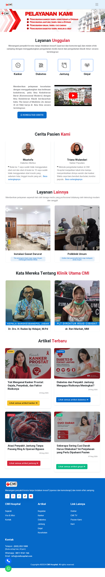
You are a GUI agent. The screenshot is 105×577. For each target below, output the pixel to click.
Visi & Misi (10, 515)
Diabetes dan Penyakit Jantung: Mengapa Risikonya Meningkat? (75, 384)
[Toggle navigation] (97, 4)
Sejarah (8, 511)
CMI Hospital (52, 564)
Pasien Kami (76, 519)
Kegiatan (42, 511)
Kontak (8, 519)
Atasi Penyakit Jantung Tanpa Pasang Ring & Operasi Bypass (26, 447)
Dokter (74, 511)
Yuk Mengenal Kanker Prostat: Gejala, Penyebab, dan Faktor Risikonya (26, 385)
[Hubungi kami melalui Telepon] (8, 561)
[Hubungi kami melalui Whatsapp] (52, 20)
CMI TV (74, 515)
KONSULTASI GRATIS (32, 115)
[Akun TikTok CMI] (25, 496)
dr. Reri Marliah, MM (77, 329)
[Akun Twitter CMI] (19, 496)
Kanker (10, 351)
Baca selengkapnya (73, 179)
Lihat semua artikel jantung (22, 463)
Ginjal (59, 415)
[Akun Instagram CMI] (13, 496)
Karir (73, 524)
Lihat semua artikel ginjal (71, 466)
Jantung (11, 415)
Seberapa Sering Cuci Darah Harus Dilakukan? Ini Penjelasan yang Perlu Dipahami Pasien (75, 449)
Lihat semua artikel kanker (22, 403)
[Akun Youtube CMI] (31, 496)
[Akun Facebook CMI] (7, 496)
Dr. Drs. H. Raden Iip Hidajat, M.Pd (28, 329)
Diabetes (60, 351)
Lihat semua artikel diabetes (72, 399)
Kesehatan (42, 532)
